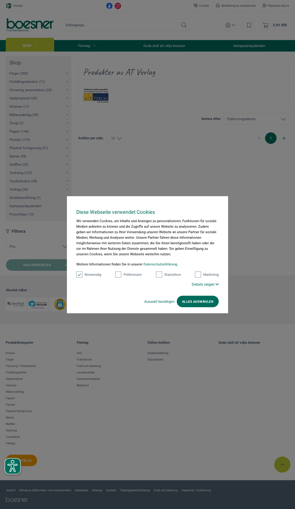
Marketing (211, 274)
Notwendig (93, 274)
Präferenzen (133, 274)
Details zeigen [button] (203, 284)
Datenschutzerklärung (160, 264)
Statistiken (172, 274)
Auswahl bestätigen (159, 301)
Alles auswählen (197, 301)
